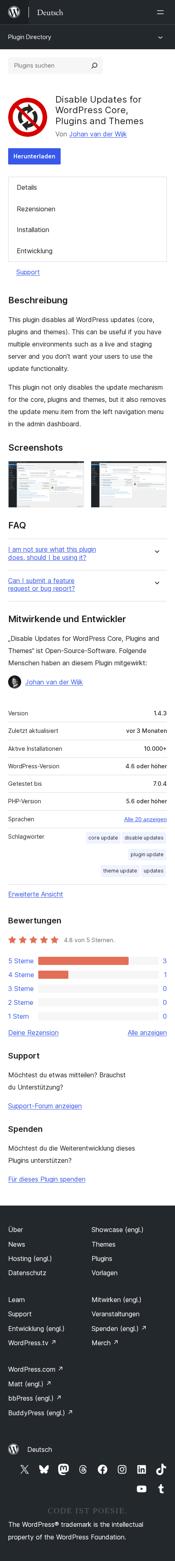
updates (154, 871)
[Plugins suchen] (94, 65)
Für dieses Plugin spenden (46, 1179)
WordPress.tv (32, 1343)
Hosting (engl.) (30, 1258)
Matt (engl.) (30, 1384)
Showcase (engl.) (118, 1230)
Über (15, 1230)
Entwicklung (34, 251)
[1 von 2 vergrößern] (73, 472)
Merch (105, 1343)
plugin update (147, 854)
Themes (104, 1244)
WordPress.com (35, 1369)
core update (103, 838)
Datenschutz (27, 1273)
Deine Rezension (33, 1032)
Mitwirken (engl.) (117, 1300)
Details (27, 187)
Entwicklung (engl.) (36, 1328)
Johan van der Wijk (98, 134)
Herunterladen (34, 156)
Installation (33, 230)
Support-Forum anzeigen (45, 1106)
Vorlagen (105, 1273)
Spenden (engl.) (119, 1328)
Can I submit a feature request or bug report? (41, 584)
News (16, 1244)
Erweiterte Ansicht (35, 894)
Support (28, 272)
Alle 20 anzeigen (145, 819)
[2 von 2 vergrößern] (156, 472)
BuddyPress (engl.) (40, 1413)
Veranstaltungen (116, 1314)
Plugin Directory (29, 36)
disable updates (144, 838)
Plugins (102, 1258)
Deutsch (39, 1449)
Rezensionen (36, 209)
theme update (120, 871)
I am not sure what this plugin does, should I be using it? (52, 553)
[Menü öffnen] (162, 12)
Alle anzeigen (147, 1032)
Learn (16, 1300)
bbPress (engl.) (35, 1398)
